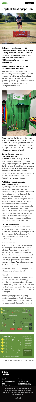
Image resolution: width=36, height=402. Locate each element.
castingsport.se (7, 236)
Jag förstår (18, 398)
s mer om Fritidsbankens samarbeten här (19, 360)
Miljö (3, 384)
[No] (33, 394)
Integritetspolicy (24, 384)
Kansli (4, 379)
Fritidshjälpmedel (8, 381)
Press (20, 379)
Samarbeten (23, 381)
